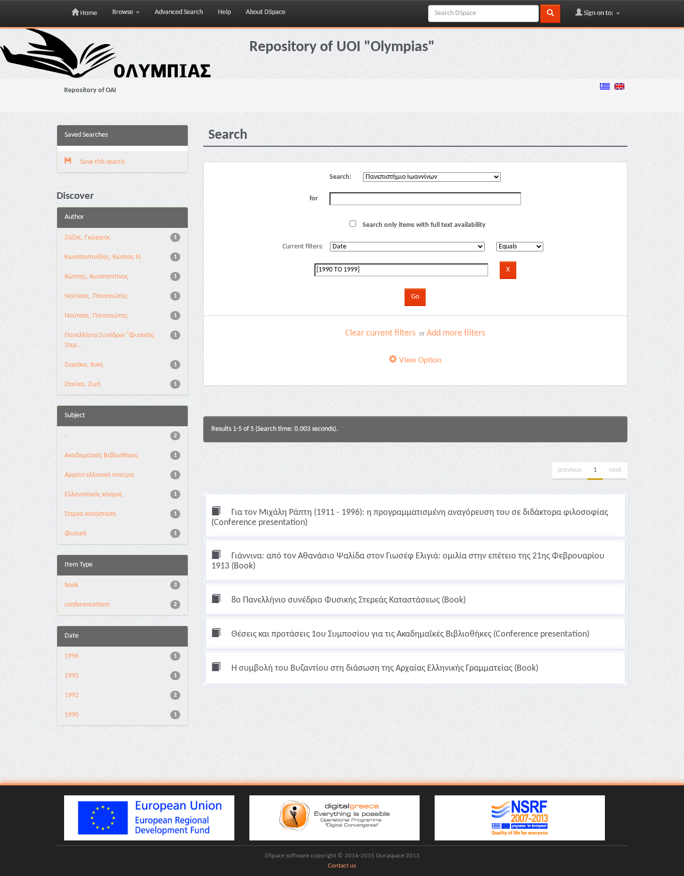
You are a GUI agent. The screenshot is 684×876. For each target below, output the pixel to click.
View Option (419, 360)
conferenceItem (87, 605)
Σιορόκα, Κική (84, 365)
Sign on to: (598, 13)
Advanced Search (179, 12)
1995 (72, 676)
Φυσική (76, 533)
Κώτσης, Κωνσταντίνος (96, 276)
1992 (72, 695)
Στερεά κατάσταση (90, 514)
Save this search (102, 162)
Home (88, 13)
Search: (340, 177)
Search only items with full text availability (423, 225)
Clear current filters (380, 333)
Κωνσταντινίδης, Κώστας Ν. (103, 257)
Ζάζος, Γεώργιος (88, 237)
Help (224, 12)
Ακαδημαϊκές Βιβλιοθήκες (101, 455)
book (71, 585)
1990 (72, 715)
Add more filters (456, 333)
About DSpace (265, 12)
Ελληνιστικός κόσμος (94, 494)
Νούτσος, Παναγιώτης (96, 296)
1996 (72, 656)
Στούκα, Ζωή (83, 384)
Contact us (342, 866)
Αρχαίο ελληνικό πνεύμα (99, 475)
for (313, 198)
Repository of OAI (90, 90)
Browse (123, 12)
